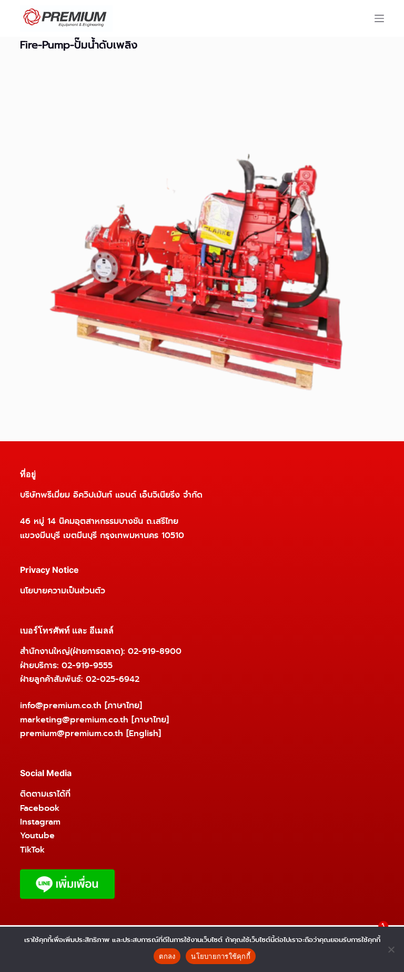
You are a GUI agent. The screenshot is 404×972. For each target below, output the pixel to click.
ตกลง (167, 956)
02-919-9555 (87, 665)
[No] (391, 949)
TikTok (32, 850)
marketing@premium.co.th (74, 719)
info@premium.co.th (61, 705)
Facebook (39, 808)
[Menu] (379, 18)
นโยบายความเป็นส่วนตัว (62, 590)
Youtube (37, 835)
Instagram (40, 822)
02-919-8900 (154, 651)
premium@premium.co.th (71, 733)
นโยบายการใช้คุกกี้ (220, 956)
